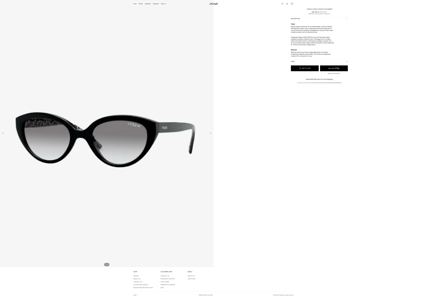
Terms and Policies (205, 295)
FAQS (162, 287)
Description (295, 18)
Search (136, 276)
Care (292, 61)
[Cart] (292, 3)
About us (136, 279)
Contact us (137, 282)
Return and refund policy (143, 287)
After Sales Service (140, 285)
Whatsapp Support (168, 279)
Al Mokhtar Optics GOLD (286, 295)
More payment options (334, 73)
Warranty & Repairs (168, 285)
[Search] (282, 3)
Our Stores (165, 282)
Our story (191, 279)
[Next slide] (211, 133)
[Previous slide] (2, 133)
